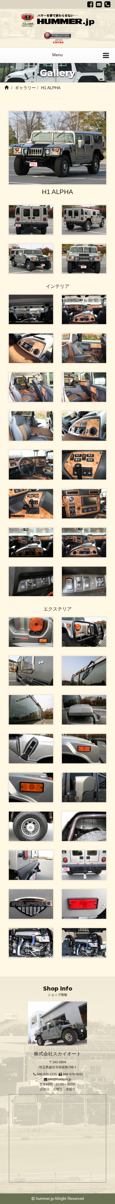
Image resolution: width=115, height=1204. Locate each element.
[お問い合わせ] (99, 4)
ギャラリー (25, 87)
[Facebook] (90, 4)
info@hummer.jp (59, 1079)
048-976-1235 (47, 1074)
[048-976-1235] (107, 4)
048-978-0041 (73, 1074)
